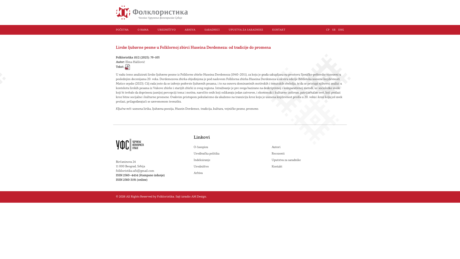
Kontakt (279, 30)
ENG (341, 30)
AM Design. (199, 197)
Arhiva (190, 30)
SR (334, 30)
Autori (276, 147)
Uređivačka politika (206, 153)
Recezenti (278, 153)
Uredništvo (167, 30)
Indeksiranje (202, 160)
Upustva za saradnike (246, 30)
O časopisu (201, 147)
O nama (143, 30)
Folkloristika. (166, 197)
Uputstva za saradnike (286, 160)
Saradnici (212, 30)
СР (328, 30)
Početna (122, 30)
